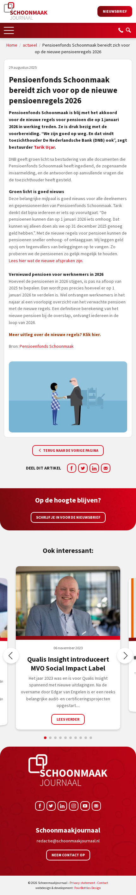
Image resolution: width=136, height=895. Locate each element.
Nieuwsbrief (115, 11)
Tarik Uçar (44, 147)
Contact (102, 883)
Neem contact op (68, 855)
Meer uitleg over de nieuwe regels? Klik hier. (55, 334)
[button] (9, 28)
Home (11, 45)
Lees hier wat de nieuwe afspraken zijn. (46, 260)
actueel (30, 45)
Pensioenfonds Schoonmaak (47, 346)
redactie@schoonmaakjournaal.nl (68, 841)
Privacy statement (82, 883)
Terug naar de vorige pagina (70, 450)
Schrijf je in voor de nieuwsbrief (68, 517)
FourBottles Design (68, 888)
